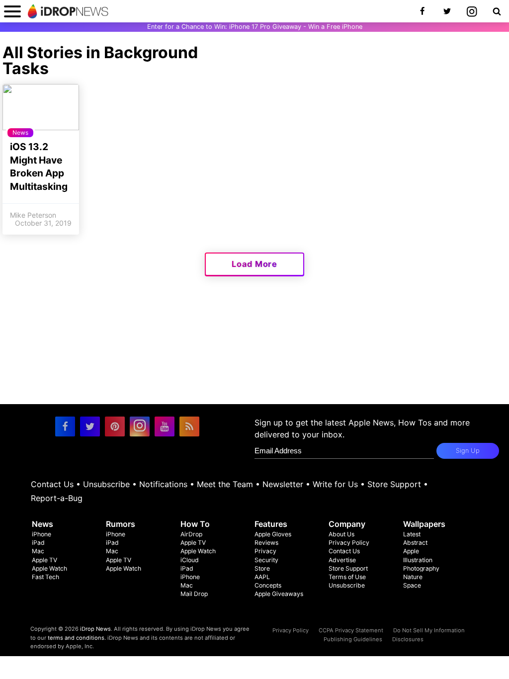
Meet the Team (225, 484)
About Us (341, 534)
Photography (421, 568)
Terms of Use (347, 577)
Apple (411, 551)
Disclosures (408, 639)
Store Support (394, 484)
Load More (254, 264)
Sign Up (468, 450)
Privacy (265, 551)
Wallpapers (424, 524)
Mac (38, 551)
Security (266, 560)
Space (412, 585)
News (42, 524)
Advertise (342, 560)
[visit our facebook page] (65, 426)
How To (195, 524)
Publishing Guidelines (353, 639)
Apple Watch (49, 568)
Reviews (266, 542)
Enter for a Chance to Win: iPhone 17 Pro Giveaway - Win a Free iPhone (254, 26)
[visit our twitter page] (90, 426)
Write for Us (335, 484)
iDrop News (95, 628)
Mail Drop (194, 593)
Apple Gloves (272, 534)
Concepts (267, 585)
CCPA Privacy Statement (351, 630)
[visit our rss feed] (189, 426)
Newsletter (282, 484)
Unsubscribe (106, 484)
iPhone (41, 534)
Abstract (415, 542)
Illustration (417, 560)
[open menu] (12, 11)
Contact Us (52, 484)
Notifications (163, 484)
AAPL (262, 577)
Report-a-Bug (57, 498)
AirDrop (191, 534)
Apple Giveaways (278, 593)
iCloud (189, 560)
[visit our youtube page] (164, 426)
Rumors (120, 524)
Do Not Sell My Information (429, 630)
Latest (412, 534)
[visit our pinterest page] (115, 426)
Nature (413, 577)
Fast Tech (45, 577)
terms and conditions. (77, 637)
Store (262, 568)
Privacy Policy (349, 542)
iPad (38, 542)
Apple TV (44, 560)
